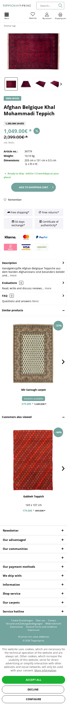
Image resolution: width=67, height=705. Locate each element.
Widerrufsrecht (53, 623)
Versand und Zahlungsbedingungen (24, 623)
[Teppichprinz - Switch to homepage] (17, 5)
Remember (14, 199)
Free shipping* (19, 212)
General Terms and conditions (41, 626)
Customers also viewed (17, 417)
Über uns (40, 620)
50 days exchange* (18, 223)
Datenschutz (16, 626)
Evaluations (9, 283)
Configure (33, 699)
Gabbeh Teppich (33, 496)
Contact (52, 620)
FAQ (7, 295)
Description (9, 263)
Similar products (12, 310)
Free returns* (50, 212)
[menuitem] (60, 15)
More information (45, 670)
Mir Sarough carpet (33, 389)
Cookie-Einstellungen (22, 620)
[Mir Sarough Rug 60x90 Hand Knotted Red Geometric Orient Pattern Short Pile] (33, 353)
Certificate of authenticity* (49, 223)
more (13, 275)
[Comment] (33, 119)
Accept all (33, 680)
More (35, 301)
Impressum (33, 630)
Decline (33, 689)
